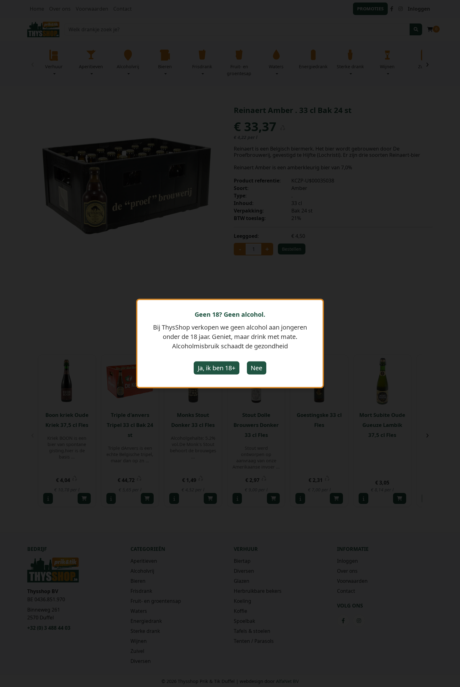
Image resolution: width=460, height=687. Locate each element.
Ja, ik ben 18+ (216, 368)
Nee (256, 368)
